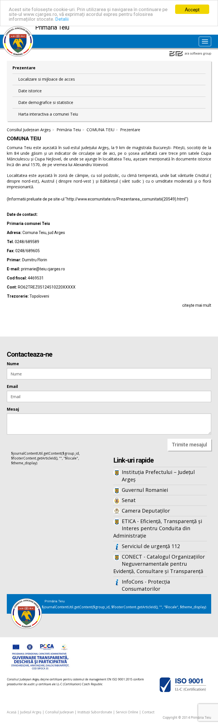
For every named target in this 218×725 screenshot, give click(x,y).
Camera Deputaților (146, 510)
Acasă (11, 712)
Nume (13, 363)
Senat (129, 500)
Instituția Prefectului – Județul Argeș (158, 476)
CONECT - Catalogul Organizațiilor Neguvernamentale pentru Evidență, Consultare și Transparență (159, 563)
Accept (192, 9)
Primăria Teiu (68, 129)
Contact (148, 712)
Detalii (62, 19)
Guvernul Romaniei (145, 489)
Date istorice (30, 90)
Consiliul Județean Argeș (29, 129)
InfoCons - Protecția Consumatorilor (146, 585)
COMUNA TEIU (100, 129)
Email (12, 386)
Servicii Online (127, 712)
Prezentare (23, 67)
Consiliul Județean (59, 712)
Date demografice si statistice (45, 102)
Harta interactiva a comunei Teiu (48, 114)
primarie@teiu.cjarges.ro (43, 269)
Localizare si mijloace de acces (46, 79)
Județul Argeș (30, 712)
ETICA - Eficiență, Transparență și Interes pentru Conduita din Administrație (157, 528)
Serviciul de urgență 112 (151, 546)
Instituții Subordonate (94, 712)
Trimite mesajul (189, 445)
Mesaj (13, 409)
